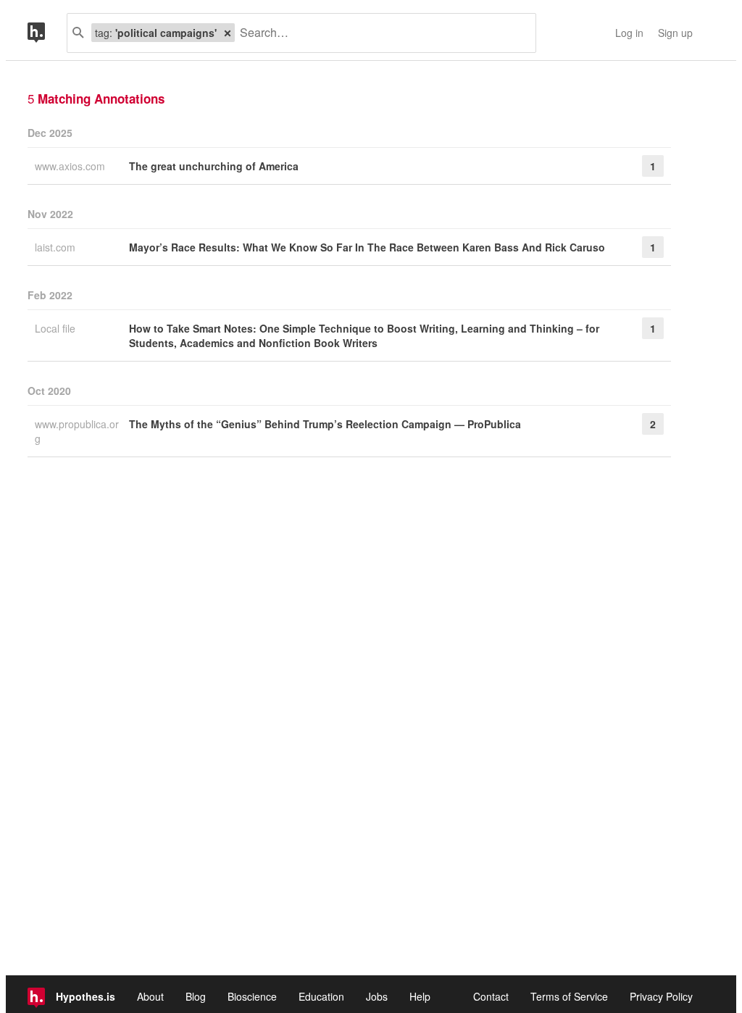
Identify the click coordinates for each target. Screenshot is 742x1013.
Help (419, 996)
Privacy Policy (661, 996)
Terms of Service (569, 996)
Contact (491, 996)
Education (321, 996)
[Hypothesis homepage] (47, 33)
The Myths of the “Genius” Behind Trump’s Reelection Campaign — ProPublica (325, 424)
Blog (196, 996)
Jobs (377, 996)
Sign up (675, 32)
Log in (629, 32)
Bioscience (252, 996)
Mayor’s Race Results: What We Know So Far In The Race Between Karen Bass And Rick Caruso (367, 247)
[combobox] (380, 33)
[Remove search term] (227, 32)
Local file (56, 328)
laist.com (56, 247)
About (150, 996)
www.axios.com (71, 166)
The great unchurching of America (214, 166)
